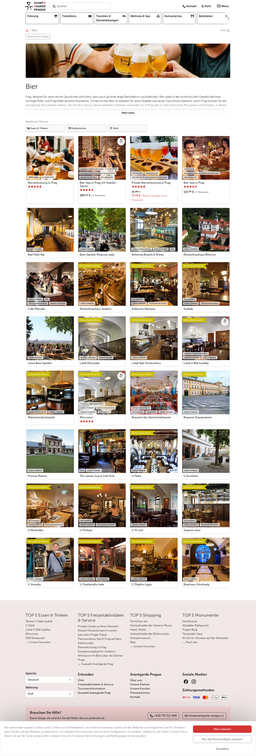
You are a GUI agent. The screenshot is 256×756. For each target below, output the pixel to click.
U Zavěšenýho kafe (92, 584)
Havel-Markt (138, 629)
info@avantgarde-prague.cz (206, 715)
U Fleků (136, 476)
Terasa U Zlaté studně (39, 621)
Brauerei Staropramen (198, 417)
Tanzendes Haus (192, 633)
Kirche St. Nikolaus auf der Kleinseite (205, 638)
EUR (30, 693)
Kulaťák (188, 308)
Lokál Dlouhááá (89, 363)
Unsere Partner (140, 684)
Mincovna (86, 417)
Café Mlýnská (36, 308)
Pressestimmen (140, 692)
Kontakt (135, 697)
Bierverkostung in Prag (42, 182)
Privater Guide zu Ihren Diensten (98, 626)
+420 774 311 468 (165, 715)
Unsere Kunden (140, 688)
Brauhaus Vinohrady (197, 584)
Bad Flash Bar (36, 254)
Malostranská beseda (41, 417)
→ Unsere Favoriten (38, 642)
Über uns (136, 680)
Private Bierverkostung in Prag (151, 182)
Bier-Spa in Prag (194, 182)
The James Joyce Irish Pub (97, 476)
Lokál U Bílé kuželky (196, 363)
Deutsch (33, 679)
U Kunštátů (191, 476)
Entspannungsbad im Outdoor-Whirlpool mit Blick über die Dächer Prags (100, 655)
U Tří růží (137, 530)
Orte (81, 680)
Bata (132, 642)
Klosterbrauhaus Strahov (95, 308)
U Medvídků (35, 530)
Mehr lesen (128, 112)
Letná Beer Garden (40, 363)
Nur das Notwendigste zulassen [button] (222, 739)
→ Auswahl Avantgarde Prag (95, 664)
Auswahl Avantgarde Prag (94, 692)
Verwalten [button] (222, 748)
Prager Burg (189, 629)
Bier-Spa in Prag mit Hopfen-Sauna (98, 184)
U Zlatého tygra (142, 584)
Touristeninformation (91, 688)
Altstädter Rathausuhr (195, 625)
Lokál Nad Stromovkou (146, 363)
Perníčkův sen (139, 621)
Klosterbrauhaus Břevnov (200, 254)
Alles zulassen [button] (222, 729)
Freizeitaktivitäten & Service (95, 684)
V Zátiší (30, 625)
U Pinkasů (86, 530)
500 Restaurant (35, 638)
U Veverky (34, 584)
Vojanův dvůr (192, 530)
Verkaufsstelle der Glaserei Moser (151, 625)
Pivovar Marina (37, 476)
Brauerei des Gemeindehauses (151, 417)
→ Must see (189, 642)
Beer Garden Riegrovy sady (97, 254)
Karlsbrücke (189, 621)
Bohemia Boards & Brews (148, 254)
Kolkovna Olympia (143, 308)
